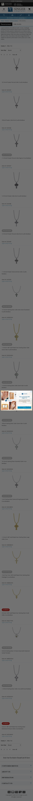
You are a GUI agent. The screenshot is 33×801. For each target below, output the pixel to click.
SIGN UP (24, 407)
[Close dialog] (31, 391)
